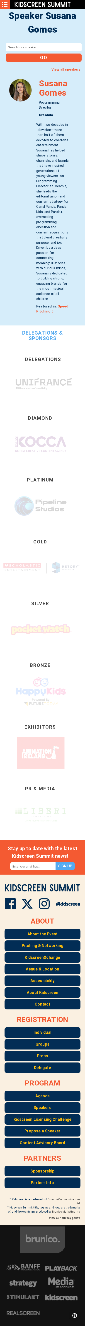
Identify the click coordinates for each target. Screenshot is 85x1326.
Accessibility (42, 980)
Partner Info (42, 1182)
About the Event (42, 934)
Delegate (42, 1067)
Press (42, 1056)
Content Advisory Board (42, 1143)
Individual (42, 1032)
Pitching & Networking (42, 945)
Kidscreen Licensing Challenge (43, 1119)
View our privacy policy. (64, 1218)
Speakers (42, 1107)
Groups (42, 1044)
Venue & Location (42, 969)
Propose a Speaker (42, 1131)
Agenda (42, 1096)
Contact (42, 1004)
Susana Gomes (53, 88)
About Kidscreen (42, 992)
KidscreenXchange (42, 957)
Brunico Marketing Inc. (66, 1211)
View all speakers (65, 69)
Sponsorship (42, 1171)
